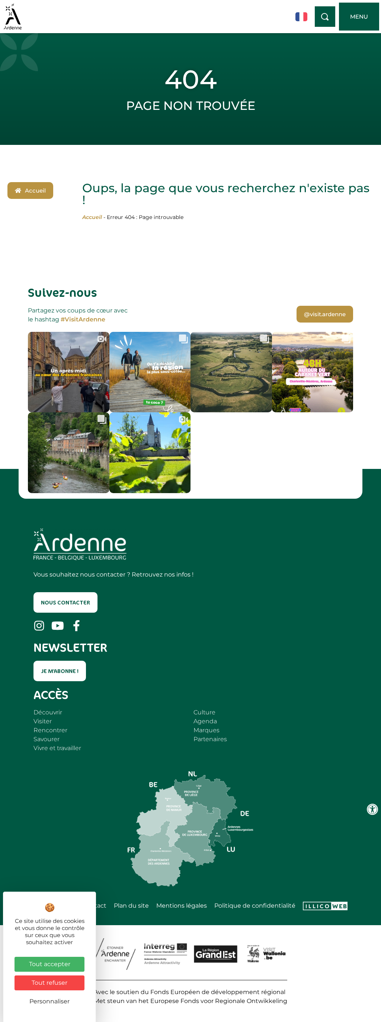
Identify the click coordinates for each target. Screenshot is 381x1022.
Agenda (205, 721)
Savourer (46, 739)
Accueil (92, 217)
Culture (204, 712)
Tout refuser (49, 982)
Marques (206, 730)
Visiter (42, 721)
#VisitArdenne (83, 319)
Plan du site (131, 906)
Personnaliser (49, 1001)
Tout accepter (49, 964)
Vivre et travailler (57, 748)
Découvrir (47, 712)
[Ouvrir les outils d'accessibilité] (372, 809)
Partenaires (210, 739)
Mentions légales (181, 906)
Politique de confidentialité (254, 906)
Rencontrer (50, 730)
